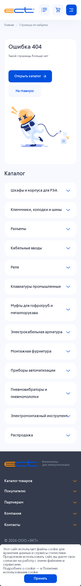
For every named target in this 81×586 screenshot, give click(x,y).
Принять (40, 578)
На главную (25, 91)
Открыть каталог (27, 76)
